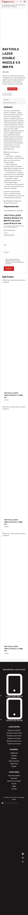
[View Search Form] (20, 1)
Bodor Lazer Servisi (14, 730)
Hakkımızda (14, 753)
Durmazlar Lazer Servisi (14, 733)
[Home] (2, 5)
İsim (5, 245)
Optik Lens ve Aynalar (14, 781)
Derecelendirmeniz (10, 230)
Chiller (14, 786)
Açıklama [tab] (6, 99)
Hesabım (14, 755)
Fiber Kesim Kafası (14, 775)
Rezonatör (14, 778)
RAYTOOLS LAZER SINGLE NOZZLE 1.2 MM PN (13, 522)
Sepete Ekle (12, 88)
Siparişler (14, 758)
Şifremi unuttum (14, 761)
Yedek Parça (14, 763)
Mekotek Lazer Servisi (14, 741)
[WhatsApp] (23, 861)
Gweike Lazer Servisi (14, 738)
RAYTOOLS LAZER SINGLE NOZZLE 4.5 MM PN (13, 395)
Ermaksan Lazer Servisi (14, 735)
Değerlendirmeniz (9, 235)
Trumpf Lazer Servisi (14, 743)
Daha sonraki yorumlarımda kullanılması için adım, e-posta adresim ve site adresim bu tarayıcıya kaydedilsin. (14, 261)
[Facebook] (23, 854)
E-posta (6, 252)
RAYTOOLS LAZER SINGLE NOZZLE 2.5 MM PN (13, 649)
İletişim (14, 766)
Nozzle (10, 95)
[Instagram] (23, 858)
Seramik (14, 789)
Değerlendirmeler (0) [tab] (10, 102)
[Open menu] (24, 1)
